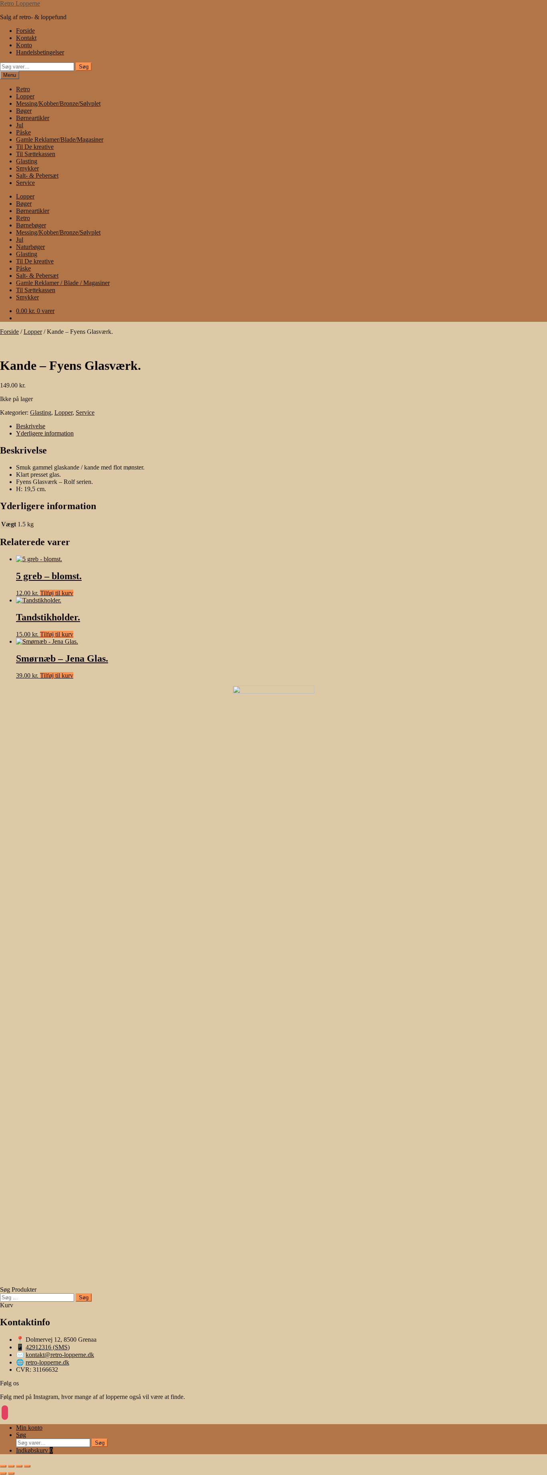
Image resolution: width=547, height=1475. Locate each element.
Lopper (25, 96)
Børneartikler (32, 117)
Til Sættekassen (35, 154)
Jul (19, 125)
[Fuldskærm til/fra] (11, 1466)
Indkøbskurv (34, 1450)
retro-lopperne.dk (47, 1362)
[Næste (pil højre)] (11, 1473)
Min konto (29, 1427)
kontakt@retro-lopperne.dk (60, 1354)
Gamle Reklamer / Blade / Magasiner (63, 282)
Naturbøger (30, 246)
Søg (83, 67)
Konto (24, 45)
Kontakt (26, 37)
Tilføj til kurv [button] (56, 593)
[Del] (19, 1466)
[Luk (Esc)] (27, 1466)
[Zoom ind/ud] (3, 1466)
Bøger (24, 110)
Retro (23, 89)
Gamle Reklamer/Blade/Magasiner (59, 139)
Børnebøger (31, 225)
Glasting (26, 161)
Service (25, 182)
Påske (23, 132)
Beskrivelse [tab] (30, 426)
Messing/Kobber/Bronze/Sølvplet (58, 103)
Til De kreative (35, 146)
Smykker (27, 168)
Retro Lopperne (20, 3)
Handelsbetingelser (40, 52)
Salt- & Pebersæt (37, 175)
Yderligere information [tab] (45, 433)
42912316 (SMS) (48, 1347)
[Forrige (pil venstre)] (3, 1473)
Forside (25, 30)
